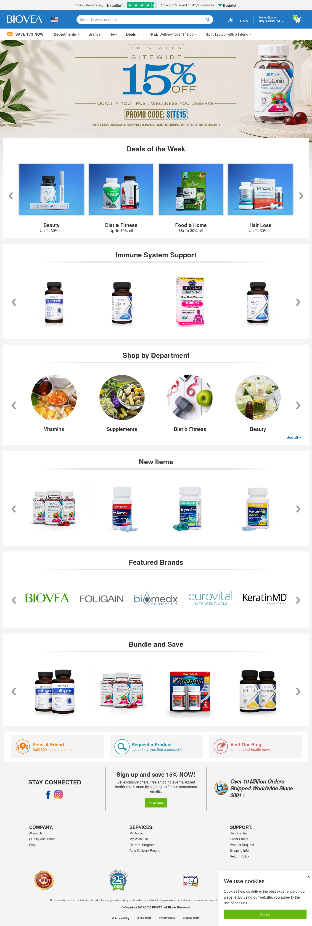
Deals (131, 34)
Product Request (242, 844)
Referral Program (142, 844)
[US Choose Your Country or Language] (56, 19)
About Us (35, 833)
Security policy (191, 918)
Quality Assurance (42, 838)
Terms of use (144, 918)
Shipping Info (239, 850)
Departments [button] (65, 34)
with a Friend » (228, 34)
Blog (32, 844)
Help (244, 21)
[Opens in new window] (48, 794)
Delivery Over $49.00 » (172, 34)
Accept (265, 914)
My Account (138, 833)
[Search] (207, 19)
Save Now (155, 802)
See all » (294, 437)
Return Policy (239, 856)
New (113, 34)
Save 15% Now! (30, 34)
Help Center (238, 833)
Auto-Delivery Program (146, 850)
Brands (94, 34)
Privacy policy (167, 918)
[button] (14, 405)
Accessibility (122, 918)
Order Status (239, 838)
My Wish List (139, 838)
